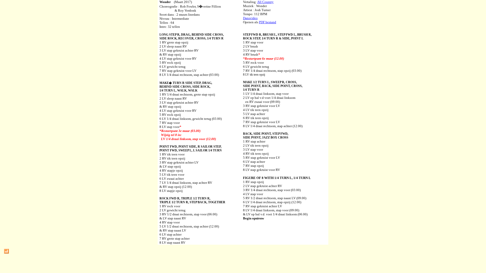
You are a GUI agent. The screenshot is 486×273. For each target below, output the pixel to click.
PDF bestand (267, 22)
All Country (265, 2)
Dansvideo (250, 18)
